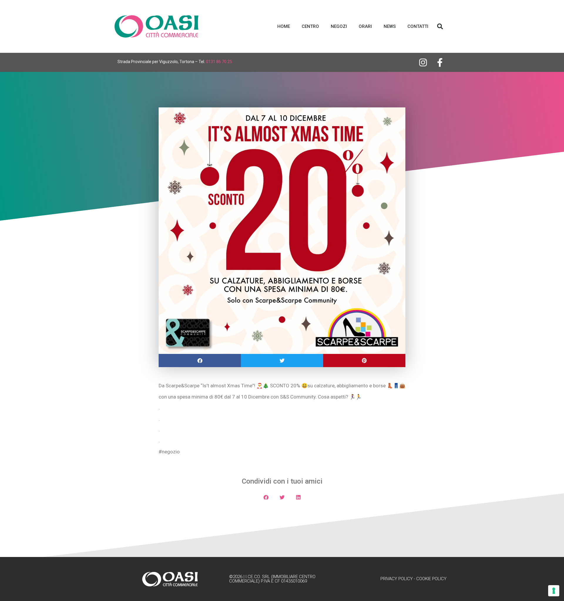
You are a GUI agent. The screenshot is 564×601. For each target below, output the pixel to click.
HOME (283, 26)
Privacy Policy (396, 578)
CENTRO (310, 26)
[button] (440, 26)
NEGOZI (339, 26)
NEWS (390, 26)
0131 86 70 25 (219, 61)
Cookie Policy (431, 578)
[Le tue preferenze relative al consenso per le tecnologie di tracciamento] (553, 590)
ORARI (365, 26)
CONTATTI (417, 26)
